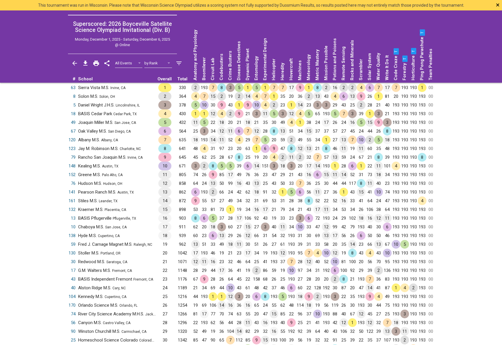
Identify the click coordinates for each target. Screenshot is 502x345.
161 (72, 200)
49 (73, 122)
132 (72, 209)
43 (73, 279)
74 (73, 314)
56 (73, 322)
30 (73, 261)
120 (72, 139)
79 (73, 157)
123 (72, 148)
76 (73, 183)
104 (72, 296)
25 (73, 340)
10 (73, 227)
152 (72, 174)
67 (73, 131)
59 (73, 244)
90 (73, 331)
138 (72, 235)
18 (73, 113)
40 (73, 287)
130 (72, 253)
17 (73, 270)
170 (72, 305)
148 (72, 166)
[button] (395, 51)
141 (72, 192)
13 (73, 218)
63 (73, 87)
